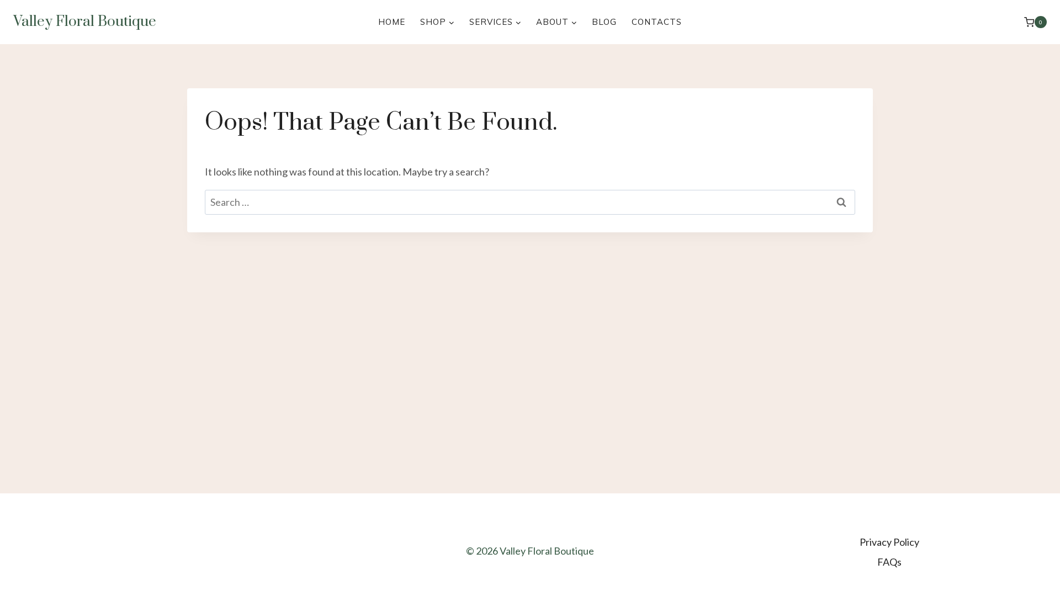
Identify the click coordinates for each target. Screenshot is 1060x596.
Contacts (657, 22)
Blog (604, 22)
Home (391, 22)
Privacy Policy (889, 542)
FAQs (889, 562)
